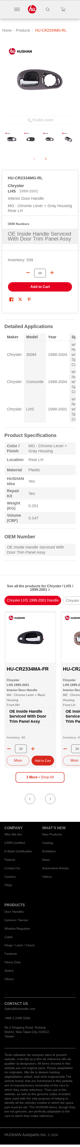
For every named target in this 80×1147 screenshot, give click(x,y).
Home (7, 30)
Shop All (40, 777)
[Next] (45, 159)
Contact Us (12, 868)
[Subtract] (9, 749)
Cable (8, 937)
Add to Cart (40, 287)
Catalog (47, 843)
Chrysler (16, 186)
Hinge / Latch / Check (19, 945)
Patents (9, 859)
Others (9, 979)
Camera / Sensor (16, 920)
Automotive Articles (55, 868)
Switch (9, 970)
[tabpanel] (40, 442)
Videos (47, 876)
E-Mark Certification (18, 851)
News (46, 859)
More (18, 760)
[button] (63, 9)
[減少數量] (28, 273)
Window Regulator (17, 928)
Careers (10, 876)
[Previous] (30, 799)
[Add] (33, 749)
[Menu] (17, 9)
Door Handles (14, 911)
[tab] (32, 600)
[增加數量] (52, 273)
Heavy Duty (12, 962)
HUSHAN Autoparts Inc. (25, 1135)
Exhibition (49, 851)
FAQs (8, 885)
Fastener (10, 953)
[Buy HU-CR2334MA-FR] (30, 638)
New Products (52, 834)
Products (23, 30)
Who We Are (13, 834)
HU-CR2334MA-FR (28, 669)
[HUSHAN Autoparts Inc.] (32, 9)
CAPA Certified (14, 843)
